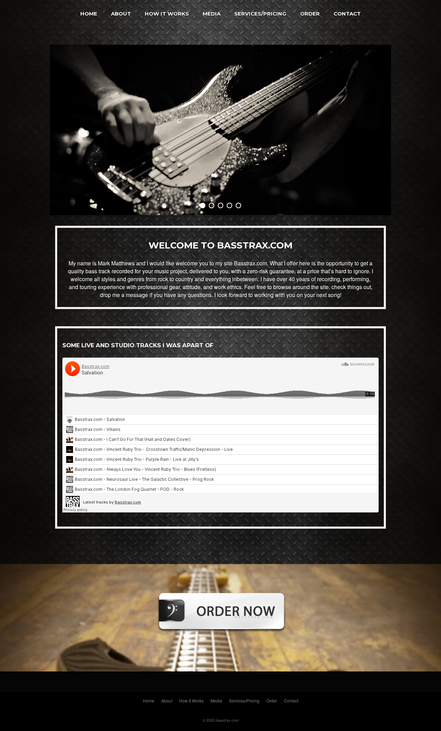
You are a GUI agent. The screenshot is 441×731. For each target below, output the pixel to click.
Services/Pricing (260, 13)
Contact (347, 13)
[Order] (220, 643)
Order (310, 13)
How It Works (167, 13)
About (121, 13)
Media (211, 13)
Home (88, 13)
